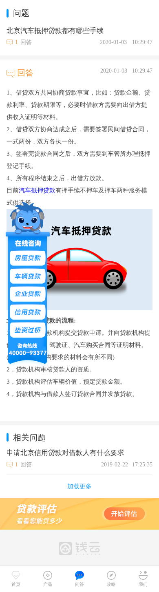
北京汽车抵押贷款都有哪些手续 (55, 31)
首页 (15, 584)
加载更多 (79, 486)
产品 (47, 584)
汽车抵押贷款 (37, 190)
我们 (143, 584)
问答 (79, 584)
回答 (26, 42)
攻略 (111, 584)
